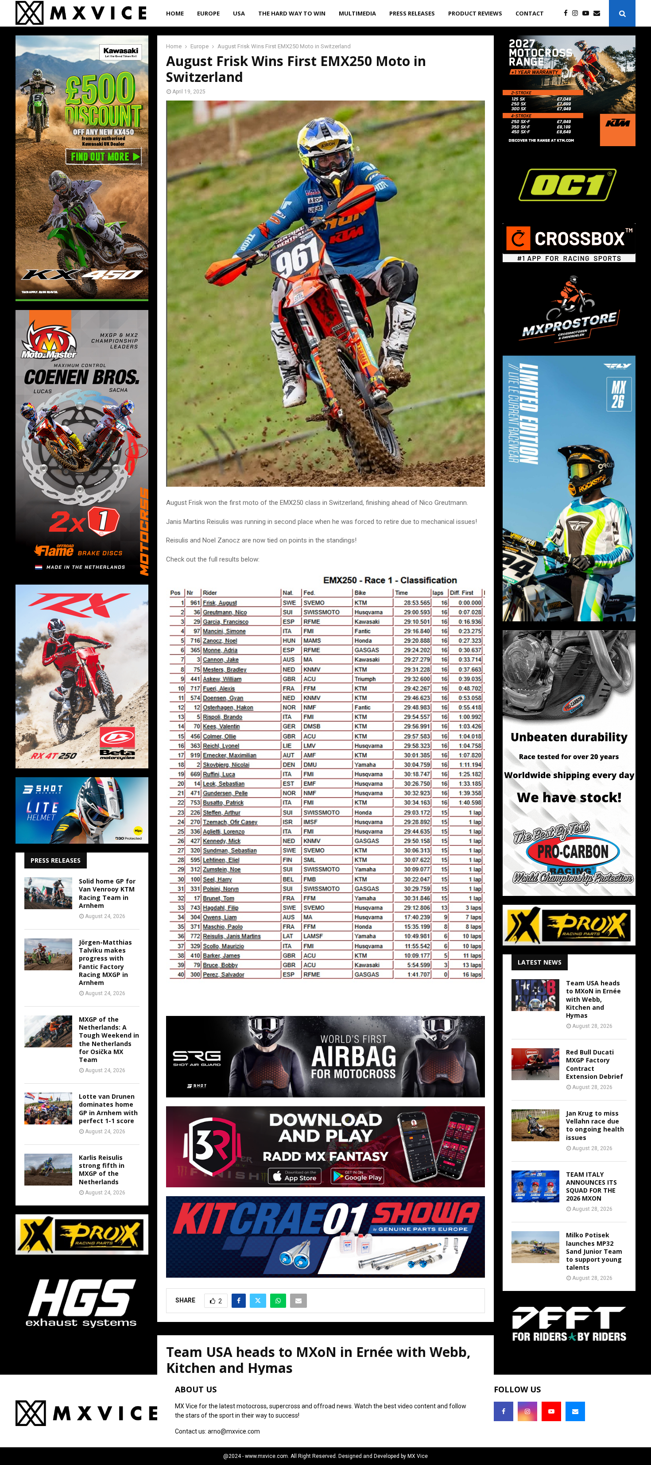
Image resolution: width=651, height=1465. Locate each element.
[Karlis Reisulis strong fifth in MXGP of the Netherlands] (48, 1170)
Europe (208, 13)
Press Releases (412, 13)
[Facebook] (568, 13)
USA (239, 13)
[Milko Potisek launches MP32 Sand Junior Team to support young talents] (535, 1247)
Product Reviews (475, 13)
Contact (529, 13)
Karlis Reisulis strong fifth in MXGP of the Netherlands (101, 1169)
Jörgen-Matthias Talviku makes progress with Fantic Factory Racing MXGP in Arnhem (105, 962)
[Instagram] (577, 13)
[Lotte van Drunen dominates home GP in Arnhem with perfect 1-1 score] (48, 1108)
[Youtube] (587, 13)
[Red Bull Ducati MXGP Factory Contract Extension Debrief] (535, 1064)
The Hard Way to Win (292, 13)
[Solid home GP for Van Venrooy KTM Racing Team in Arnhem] (48, 893)
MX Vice (417, 1456)
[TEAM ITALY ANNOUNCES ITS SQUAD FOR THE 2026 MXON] (535, 1186)
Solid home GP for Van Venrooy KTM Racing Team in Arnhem (107, 893)
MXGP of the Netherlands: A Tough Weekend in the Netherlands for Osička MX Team (109, 1039)
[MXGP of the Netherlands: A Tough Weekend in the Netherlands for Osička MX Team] (48, 1031)
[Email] (598, 13)
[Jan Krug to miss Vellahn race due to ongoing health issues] (535, 1125)
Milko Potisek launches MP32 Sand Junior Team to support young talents (594, 1251)
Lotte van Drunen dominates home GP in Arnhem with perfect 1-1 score (108, 1108)
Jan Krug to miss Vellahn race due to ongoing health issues (595, 1125)
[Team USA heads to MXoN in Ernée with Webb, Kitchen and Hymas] (535, 995)
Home (175, 13)
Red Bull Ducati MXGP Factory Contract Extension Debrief (594, 1064)
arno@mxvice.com (234, 1431)
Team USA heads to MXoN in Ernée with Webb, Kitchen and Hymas (593, 999)
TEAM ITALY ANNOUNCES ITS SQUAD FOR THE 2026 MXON (591, 1186)
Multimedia (357, 13)
